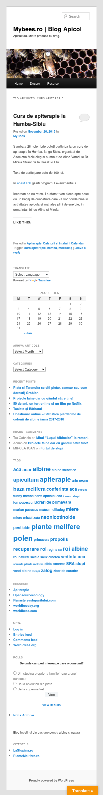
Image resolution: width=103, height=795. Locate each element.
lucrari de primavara (52, 502)
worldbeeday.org (26, 605)
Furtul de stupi (51, 448)
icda (59, 495)
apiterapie (55, 479)
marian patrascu (25, 509)
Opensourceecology (28, 595)
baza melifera (29, 488)
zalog (46, 570)
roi (60, 550)
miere (72, 508)
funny (17, 495)
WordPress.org (24, 644)
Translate (44, 280)
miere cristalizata (26, 517)
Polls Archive (23, 715)
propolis (59, 539)
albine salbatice (64, 469)
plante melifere (56, 526)
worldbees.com (25, 610)
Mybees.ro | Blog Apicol (47, 28)
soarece (59, 563)
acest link (24, 183)
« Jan (28, 333)
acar (27, 469)
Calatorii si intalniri (56, 243)
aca (17, 469)
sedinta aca (73, 556)
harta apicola (44, 495)
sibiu (48, 563)
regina (52, 549)
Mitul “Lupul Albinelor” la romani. (63, 437)
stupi (80, 563)
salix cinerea (50, 557)
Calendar (77, 243)
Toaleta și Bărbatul (27, 408)
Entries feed (22, 634)
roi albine (75, 548)
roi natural (21, 557)
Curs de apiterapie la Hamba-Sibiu (39, 119)
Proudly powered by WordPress (51, 780)
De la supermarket (31, 689)
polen (23, 538)
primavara (41, 539)
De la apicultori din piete (35, 683)
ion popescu (22, 502)
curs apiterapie (35, 247)
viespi (36, 571)
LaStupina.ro (23, 750)
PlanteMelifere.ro (26, 755)
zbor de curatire (66, 570)
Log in (18, 629)
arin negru (80, 480)
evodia (82, 489)
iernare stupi (71, 496)
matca (43, 509)
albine (42, 468)
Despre (35, 83)
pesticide (21, 527)
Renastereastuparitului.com (34, 600)
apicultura (26, 479)
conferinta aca (61, 489)
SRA (70, 563)
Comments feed (25, 639)
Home (18, 83)
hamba (52, 247)
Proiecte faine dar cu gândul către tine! (43, 398)
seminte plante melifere (28, 564)
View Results (51, 705)
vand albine (22, 570)
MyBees (19, 136)
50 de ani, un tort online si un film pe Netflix (47, 403)
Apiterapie (34, 243)
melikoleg (65, 247)
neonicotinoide (58, 516)
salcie (34, 557)
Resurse (53, 83)
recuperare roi (29, 548)
